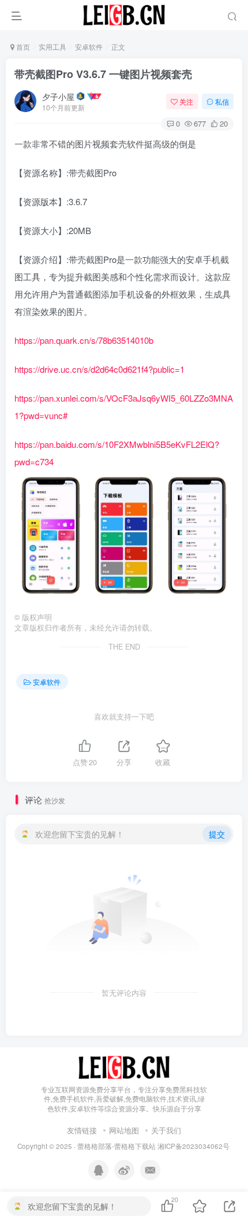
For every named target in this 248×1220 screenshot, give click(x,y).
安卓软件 (89, 46)
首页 (22, 46)
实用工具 (52, 46)
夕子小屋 (58, 96)
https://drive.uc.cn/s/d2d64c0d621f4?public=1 (99, 369)
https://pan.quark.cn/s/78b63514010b (83, 340)
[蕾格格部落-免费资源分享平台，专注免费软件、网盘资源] (124, 1065)
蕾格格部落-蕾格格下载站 (116, 1146)
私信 (222, 101)
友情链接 (82, 1130)
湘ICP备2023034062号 (193, 1146)
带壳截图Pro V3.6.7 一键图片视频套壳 (103, 73)
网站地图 (124, 1130)
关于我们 (166, 1130)
